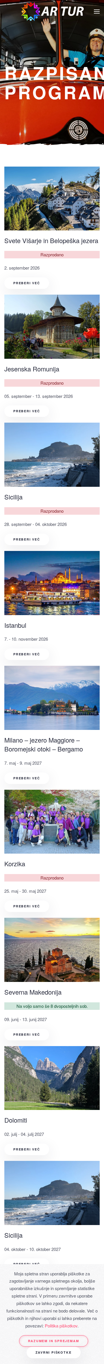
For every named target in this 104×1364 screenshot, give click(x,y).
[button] (97, 11)
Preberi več (26, 283)
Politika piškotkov (61, 1326)
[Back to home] (52, 11)
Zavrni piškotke (54, 1352)
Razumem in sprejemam (53, 1341)
